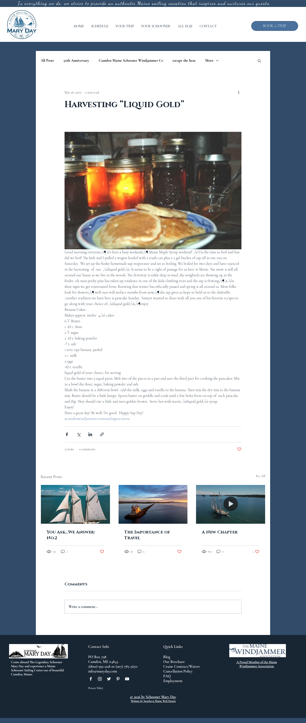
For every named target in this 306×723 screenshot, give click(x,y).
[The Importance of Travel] (153, 504)
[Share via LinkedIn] (90, 434)
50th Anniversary (76, 60)
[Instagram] (99, 678)
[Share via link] (102, 434)
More (209, 60)
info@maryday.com (102, 671)
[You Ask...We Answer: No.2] (75, 504)
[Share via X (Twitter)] (78, 434)
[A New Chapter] (230, 504)
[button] (99, 26)
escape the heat (184, 60)
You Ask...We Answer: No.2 (71, 535)
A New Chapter (220, 532)
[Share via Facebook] (67, 434)
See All (260, 476)
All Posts (47, 60)
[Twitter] (108, 678)
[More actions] (238, 92)
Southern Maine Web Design (160, 701)
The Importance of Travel (147, 535)
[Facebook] (90, 678)
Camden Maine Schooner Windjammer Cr (131, 60)
